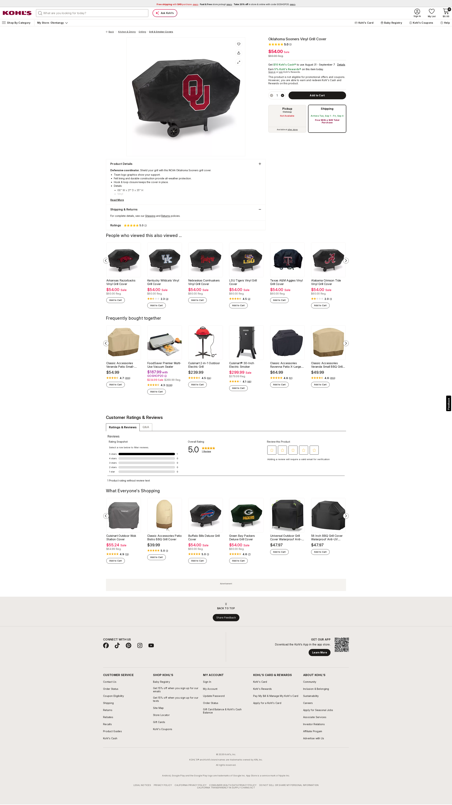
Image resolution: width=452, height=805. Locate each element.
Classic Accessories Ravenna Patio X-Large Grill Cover (285, 364)
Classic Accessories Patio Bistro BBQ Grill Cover (164, 537)
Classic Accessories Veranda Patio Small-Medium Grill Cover (120, 364)
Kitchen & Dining (127, 32)
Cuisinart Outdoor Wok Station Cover (121, 537)
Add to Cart (115, 300)
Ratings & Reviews (123, 427)
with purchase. (177, 4)
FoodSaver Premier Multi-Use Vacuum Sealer (164, 364)
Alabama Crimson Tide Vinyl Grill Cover (326, 282)
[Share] (238, 53)
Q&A (145, 427)
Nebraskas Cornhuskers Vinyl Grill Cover (204, 282)
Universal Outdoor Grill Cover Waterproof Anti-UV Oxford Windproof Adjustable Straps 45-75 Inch (286, 537)
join (281, 72)
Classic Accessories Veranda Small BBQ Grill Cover (327, 364)
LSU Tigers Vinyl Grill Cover (243, 282)
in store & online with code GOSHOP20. (264, 4)
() (167, 299)
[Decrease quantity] (271, 95)
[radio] (287, 119)
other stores (293, 129)
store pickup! (216, 4)
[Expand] (238, 62)
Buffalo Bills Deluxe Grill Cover (204, 537)
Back (112, 32)
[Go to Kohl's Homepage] (17, 13)
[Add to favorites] (238, 43)
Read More (117, 199)
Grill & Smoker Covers (161, 32)
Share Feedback (226, 617)
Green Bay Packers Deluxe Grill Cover (242, 537)
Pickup (287, 108)
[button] (280, 44)
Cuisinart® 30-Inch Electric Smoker (241, 364)
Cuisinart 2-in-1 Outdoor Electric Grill (204, 364)
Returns (165, 215)
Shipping (327, 108)
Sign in (272, 72)
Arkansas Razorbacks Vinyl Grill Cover (120, 282)
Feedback (448, 404)
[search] (40, 13)
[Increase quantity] (282, 95)
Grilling (142, 32)
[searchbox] (92, 13)
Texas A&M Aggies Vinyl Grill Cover (286, 282)
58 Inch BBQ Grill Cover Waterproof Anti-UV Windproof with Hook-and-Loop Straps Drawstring (327, 537)
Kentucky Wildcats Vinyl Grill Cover (163, 282)
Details (341, 64)
